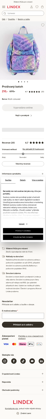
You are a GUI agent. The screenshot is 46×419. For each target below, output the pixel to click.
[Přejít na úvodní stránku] (13, 7)
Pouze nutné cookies (23, 237)
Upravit (22, 224)
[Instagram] (4, 361)
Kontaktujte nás (11, 408)
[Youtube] (32, 361)
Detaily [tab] (23, 180)
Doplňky (11, 19)
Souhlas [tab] (8, 180)
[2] (21, 81)
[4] (27, 81)
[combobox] (23, 13)
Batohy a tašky (24, 19)
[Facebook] (14, 361)
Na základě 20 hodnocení (33, 149)
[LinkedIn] (41, 361)
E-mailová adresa (10, 311)
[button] (23, 50)
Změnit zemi (25, 413)
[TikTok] (23, 361)
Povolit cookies (23, 231)
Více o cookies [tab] (37, 180)
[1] (18, 81)
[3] (24, 81)
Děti (3, 19)
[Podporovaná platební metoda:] (23, 344)
